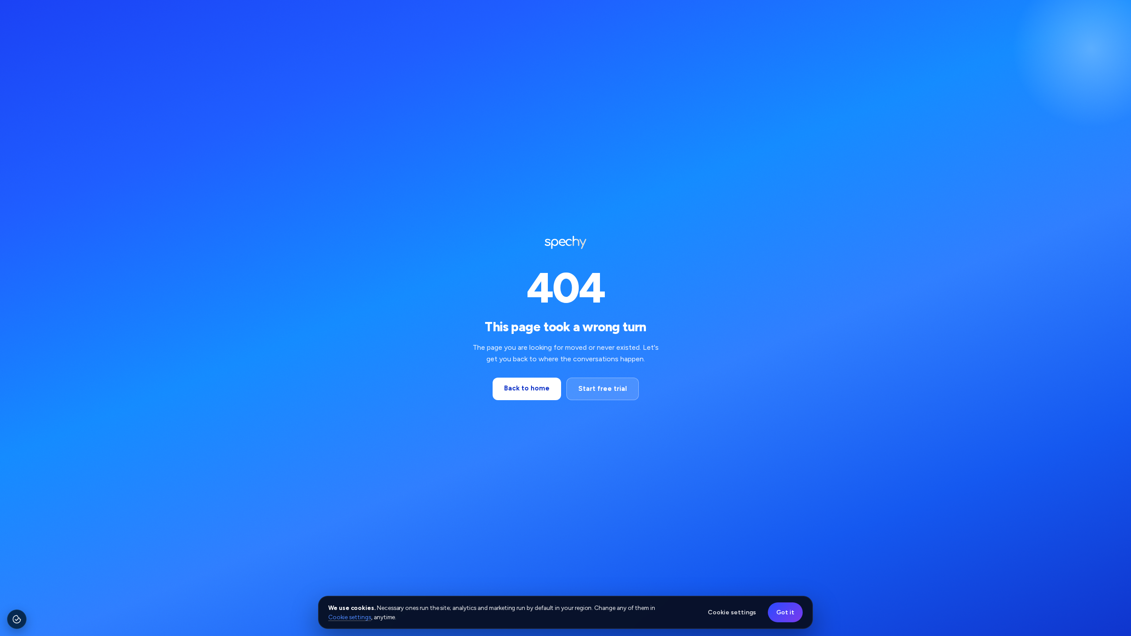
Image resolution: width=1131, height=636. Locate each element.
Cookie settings (349, 617)
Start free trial (602, 389)
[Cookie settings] (17, 619)
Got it (785, 612)
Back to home (527, 388)
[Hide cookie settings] (24, 612)
